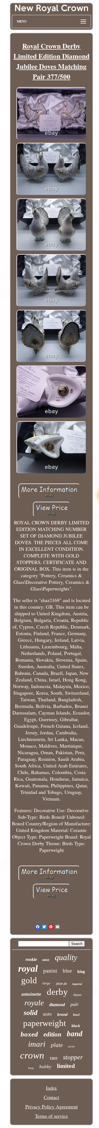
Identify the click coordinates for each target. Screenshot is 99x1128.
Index (51, 1087)
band (74, 1034)
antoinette (31, 994)
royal (28, 968)
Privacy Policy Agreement (51, 1106)
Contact (51, 1097)
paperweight (44, 1023)
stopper (73, 1057)
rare (53, 1058)
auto (47, 1014)
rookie (31, 959)
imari (36, 1044)
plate (57, 1045)
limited (66, 1065)
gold (29, 980)
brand (62, 1014)
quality (66, 957)
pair (74, 1004)
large (46, 983)
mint (45, 960)
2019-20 (61, 983)
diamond (57, 1004)
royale (34, 1002)
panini (50, 971)
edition (52, 1034)
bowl (76, 1015)
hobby (45, 1066)
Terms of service (51, 1116)
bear (31, 1068)
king (81, 971)
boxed (29, 1034)
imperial (77, 983)
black (76, 1026)
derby (57, 992)
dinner (77, 995)
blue (67, 971)
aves (71, 1046)
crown (32, 1055)
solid (30, 1013)
